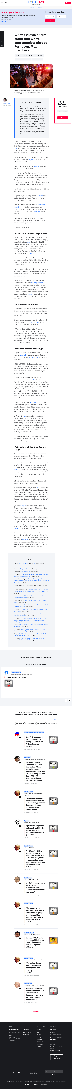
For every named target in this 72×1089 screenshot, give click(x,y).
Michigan (39, 1034)
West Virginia (40, 1044)
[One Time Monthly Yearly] (62, 16)
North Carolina (40, 1039)
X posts (26, 821)
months (31, 253)
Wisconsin (39, 1046)
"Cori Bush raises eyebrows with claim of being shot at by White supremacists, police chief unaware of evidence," (30, 620)
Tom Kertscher (7, 103)
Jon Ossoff (27, 757)
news (33, 322)
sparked (32, 159)
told (34, 380)
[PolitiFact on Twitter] (13, 1073)
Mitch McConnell (27, 1032)
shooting (34, 283)
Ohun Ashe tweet (24, 566)
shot (28, 242)
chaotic (16, 207)
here (35, 563)
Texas (38, 1042)
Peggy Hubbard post (26, 569)
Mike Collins (28, 983)
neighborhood (33, 357)
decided (40, 196)
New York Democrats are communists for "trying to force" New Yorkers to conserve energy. (34, 741)
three (39, 283)
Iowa (38, 1032)
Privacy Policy (19, 1081)
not (38, 211)
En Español (52, 1032)
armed (30, 294)
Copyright (26, 1081)
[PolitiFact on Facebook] (16, 1073)
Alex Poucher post (25, 571)
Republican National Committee (34, 732)
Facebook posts (16, 672)
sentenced (17, 528)
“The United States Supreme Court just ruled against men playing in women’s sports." (33, 967)
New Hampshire (40, 1036)
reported (33, 402)
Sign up (54, 1074)
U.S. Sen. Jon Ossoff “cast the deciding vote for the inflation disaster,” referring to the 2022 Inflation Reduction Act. (35, 994)
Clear (55, 719)
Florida (38, 1031)
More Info (4, 21)
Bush (16, 258)
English (32, 7)
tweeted (36, 166)
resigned (23, 506)
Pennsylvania (40, 1041)
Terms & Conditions (9, 1081)
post (24, 416)
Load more (36, 1011)
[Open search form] (9, 3)
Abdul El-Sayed (29, 933)
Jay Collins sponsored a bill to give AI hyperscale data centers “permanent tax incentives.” (35, 887)
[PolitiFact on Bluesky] (19, 1073)
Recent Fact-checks (55, 1050)
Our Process (53, 1029)
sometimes (41, 205)
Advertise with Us (54, 1036)
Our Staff (52, 1031)
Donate (68, 2)
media (37, 322)
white (43, 283)
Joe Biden (25, 1036)
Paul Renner (28, 878)
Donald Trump (28, 791)
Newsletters (53, 1039)
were (35, 211)
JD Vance (25, 1031)
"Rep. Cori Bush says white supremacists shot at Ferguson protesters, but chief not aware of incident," (31, 580)
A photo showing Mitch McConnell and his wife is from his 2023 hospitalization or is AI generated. (35, 830)
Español (40, 7)
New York (39, 1037)
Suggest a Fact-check (57, 1057)
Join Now (50, 20)
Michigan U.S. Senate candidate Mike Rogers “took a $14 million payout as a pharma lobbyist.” (35, 942)
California (39, 1029)
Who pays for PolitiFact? (56, 1034)
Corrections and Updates (56, 1037)
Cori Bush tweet (23, 563)
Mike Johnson (26, 1034)
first (15, 148)
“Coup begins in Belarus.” (16, 677)
